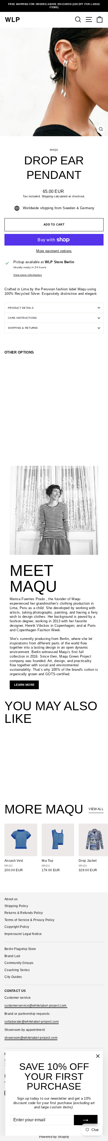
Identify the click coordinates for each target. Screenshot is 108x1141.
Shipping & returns (23, 327)
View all (96, 809)
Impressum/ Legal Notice (23, 934)
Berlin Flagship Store (20, 949)
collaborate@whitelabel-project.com (31, 1022)
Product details (21, 307)
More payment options (54, 251)
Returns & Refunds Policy (23, 913)
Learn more (24, 684)
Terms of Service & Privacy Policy (29, 920)
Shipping (47, 196)
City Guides (13, 977)
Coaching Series (17, 970)
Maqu (54, 149)
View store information (27, 274)
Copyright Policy (16, 927)
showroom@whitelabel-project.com (30, 1038)
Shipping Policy (16, 906)
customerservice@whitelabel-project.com (35, 1005)
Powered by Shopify (54, 1137)
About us (11, 899)
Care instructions (22, 317)
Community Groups (18, 963)
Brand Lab (12, 956)
